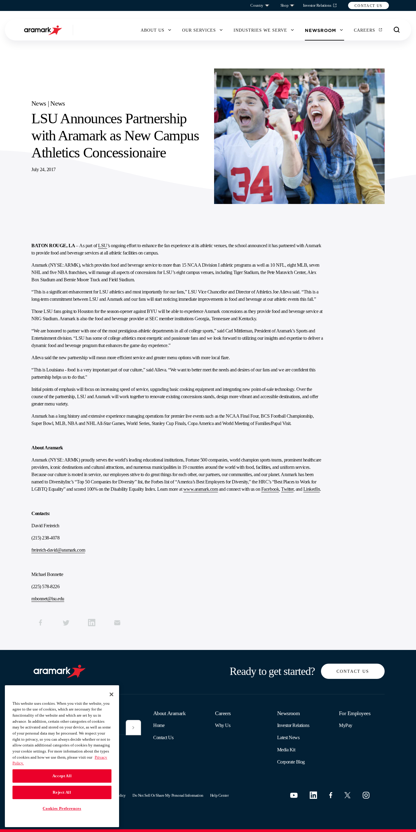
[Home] (44, 30)
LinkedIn (311, 489)
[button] (368, 5)
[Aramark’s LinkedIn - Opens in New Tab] (313, 795)
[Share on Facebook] (40, 622)
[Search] (396, 29)
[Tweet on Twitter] (66, 622)
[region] (62, 756)
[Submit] (133, 727)
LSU (102, 245)
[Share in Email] (117, 622)
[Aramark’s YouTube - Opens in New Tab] (294, 795)
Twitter (287, 489)
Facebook (270, 489)
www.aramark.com (200, 489)
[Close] (111, 694)
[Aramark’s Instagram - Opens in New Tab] (366, 795)
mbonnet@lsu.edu (47, 598)
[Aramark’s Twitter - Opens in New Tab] (347, 795)
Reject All (62, 792)
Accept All (62, 776)
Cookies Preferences (62, 808)
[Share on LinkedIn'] (92, 622)
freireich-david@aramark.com (58, 550)
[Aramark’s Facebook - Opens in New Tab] (330, 795)
